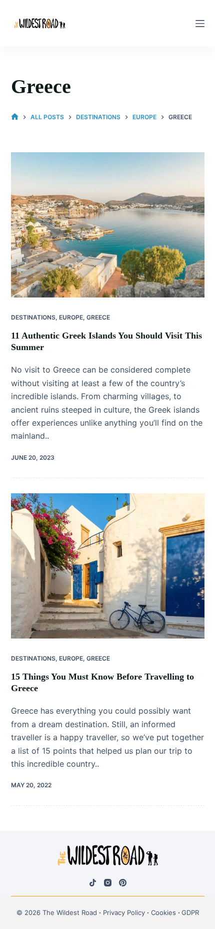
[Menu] (200, 23)
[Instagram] (108, 882)
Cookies (163, 912)
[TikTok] (92, 882)
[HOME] (14, 117)
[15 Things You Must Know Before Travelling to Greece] (107, 566)
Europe (71, 317)
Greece (98, 317)
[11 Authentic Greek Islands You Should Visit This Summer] (107, 224)
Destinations (33, 317)
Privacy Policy (124, 912)
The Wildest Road (69, 912)
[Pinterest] (122, 882)
